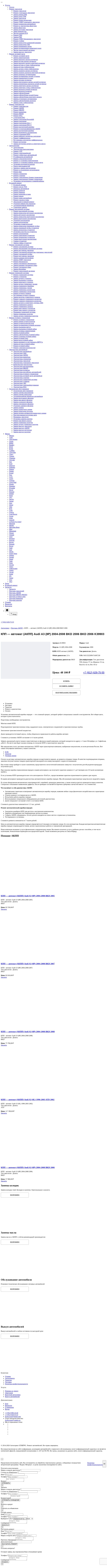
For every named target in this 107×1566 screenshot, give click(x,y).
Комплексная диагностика (22, 364)
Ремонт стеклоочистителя (22, 159)
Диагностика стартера (21, 378)
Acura (11, 441)
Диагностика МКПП (20, 368)
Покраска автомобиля (21, 189)
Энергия (8, 754)
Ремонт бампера (19, 192)
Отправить (5, 1562)
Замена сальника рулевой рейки (24, 336)
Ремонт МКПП (18, 110)
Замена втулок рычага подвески (24, 61)
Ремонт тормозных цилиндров (24, 291)
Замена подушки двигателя (23, 29)
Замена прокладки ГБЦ (21, 44)
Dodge (11, 471)
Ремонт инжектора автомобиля (24, 24)
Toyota (11, 565)
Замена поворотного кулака (23, 78)
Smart (11, 559)
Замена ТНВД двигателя (22, 260)
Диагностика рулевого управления (25, 374)
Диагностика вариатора (21, 357)
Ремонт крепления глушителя (23, 235)
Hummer (12, 486)
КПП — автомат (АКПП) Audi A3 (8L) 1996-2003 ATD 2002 (27, 1099)
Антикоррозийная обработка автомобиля (28, 396)
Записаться (5, 1525)
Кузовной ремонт (15, 183)
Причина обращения (8, 1540)
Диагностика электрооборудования (26, 385)
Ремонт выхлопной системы (19, 209)
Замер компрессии (19, 31)
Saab (10, 548)
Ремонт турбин (18, 41)
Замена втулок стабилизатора (23, 67)
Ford (10, 464)
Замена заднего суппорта (22, 278)
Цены (7, 583)
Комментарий (6, 1498)
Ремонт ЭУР (17, 151)
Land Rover (13, 514)
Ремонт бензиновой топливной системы (27, 248)
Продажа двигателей (16, 591)
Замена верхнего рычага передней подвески (29, 63)
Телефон (4, 1477)
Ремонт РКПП (18, 114)
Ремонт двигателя (15, 9)
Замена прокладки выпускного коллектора (28, 217)
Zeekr (11, 574)
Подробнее (14, 1195)
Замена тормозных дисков (22, 288)
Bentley (11, 445)
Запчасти (8, 587)
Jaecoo (11, 499)
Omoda (11, 535)
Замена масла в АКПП (21, 428)
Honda (11, 484)
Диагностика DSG (20, 387)
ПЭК (7, 752)
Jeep (10, 503)
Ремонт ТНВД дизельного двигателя (26, 22)
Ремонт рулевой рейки (21, 346)
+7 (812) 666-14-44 (11, 1413)
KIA (10, 509)
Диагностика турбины (21, 381)
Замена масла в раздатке (22, 432)
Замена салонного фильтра (22, 402)
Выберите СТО (7, 1519)
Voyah (11, 572)
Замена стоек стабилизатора (23, 102)
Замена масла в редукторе (22, 430)
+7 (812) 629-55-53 (11, 1415)
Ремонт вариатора (19, 112)
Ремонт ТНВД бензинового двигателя (27, 39)
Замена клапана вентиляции (23, 258)
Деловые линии (10, 756)
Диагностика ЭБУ (19, 383)
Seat (10, 550)
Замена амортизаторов (21, 58)
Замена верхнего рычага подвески (25, 59)
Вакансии (8, 604)
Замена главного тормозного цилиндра (27, 301)
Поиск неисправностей (21, 166)
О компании (9, 1407)
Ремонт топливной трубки (22, 254)
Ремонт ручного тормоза (22, 293)
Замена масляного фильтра (22, 400)
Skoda (11, 552)
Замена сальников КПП (21, 134)
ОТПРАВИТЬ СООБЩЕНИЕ (10, 1500)
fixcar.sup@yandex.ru (12, 1420)
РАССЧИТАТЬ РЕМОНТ (9, 1544)
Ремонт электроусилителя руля (24, 348)
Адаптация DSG (19, 117)
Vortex (11, 570)
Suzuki (11, 557)
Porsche (11, 540)
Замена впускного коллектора (24, 215)
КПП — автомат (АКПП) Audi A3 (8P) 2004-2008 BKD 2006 (28, 1167)
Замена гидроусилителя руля (23, 323)
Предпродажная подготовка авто (25, 415)
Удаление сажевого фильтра (23, 406)
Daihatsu (12, 467)
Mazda (11, 525)
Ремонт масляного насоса (22, 421)
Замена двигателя (19, 18)
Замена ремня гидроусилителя (24, 321)
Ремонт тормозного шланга (23, 306)
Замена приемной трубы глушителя (26, 228)
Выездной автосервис (13, 1395)
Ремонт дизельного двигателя (24, 13)
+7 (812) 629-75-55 (7, 622)
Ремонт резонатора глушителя (24, 237)
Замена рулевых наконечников (24, 331)
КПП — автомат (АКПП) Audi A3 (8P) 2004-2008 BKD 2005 (28, 896)
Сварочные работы (20, 207)
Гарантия (8, 1380)
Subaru (11, 555)
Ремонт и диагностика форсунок (25, 26)
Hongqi (11, 492)
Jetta (10, 507)
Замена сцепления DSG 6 (22, 125)
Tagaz (11, 578)
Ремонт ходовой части (17, 54)
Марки (7, 434)
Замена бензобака (19, 269)
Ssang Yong (13, 553)
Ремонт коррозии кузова (22, 194)
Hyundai (12, 488)
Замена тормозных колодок (23, 314)
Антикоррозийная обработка (23, 205)
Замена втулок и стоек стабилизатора (26, 65)
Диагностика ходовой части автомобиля (27, 376)
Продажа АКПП (15, 593)
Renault (11, 544)
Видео (7, 1409)
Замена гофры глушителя (22, 243)
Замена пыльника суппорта (23, 280)
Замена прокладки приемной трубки (26, 226)
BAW (11, 449)
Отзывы (8, 602)
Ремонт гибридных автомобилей (25, 155)
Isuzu (11, 495)
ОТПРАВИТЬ (6, 1483)
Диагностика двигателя (21, 361)
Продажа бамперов (16, 598)
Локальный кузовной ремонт (23, 202)
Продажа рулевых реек (17, 596)
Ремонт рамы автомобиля (22, 198)
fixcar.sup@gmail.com (13, 1416)
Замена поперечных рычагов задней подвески (29, 84)
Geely (11, 479)
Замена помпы (18, 407)
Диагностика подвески (21, 370)
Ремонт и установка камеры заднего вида (28, 162)
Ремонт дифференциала (21, 138)
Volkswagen (13, 568)
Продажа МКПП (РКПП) (18, 595)
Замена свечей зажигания (22, 394)
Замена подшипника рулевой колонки (27, 325)
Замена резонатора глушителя (24, 230)
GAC (11, 477)
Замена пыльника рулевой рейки (25, 329)
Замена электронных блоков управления (27, 179)
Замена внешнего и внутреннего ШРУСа (28, 342)
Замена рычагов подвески (22, 91)
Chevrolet (12, 452)
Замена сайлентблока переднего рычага (27, 97)
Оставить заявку (66, 686)
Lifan (11, 518)
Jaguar (11, 501)
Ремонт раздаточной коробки (23, 127)
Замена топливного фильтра (23, 404)
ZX (10, 576)
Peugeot (12, 538)
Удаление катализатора (21, 220)
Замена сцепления (19, 121)
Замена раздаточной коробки (23, 131)
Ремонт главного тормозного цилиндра (27, 299)
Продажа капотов (15, 600)
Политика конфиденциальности (16, 1384)
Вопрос (3, 1481)
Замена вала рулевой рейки (23, 340)
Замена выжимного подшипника (25, 132)
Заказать (4, 909)
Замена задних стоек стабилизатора (26, 69)
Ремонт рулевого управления (19, 318)
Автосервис (5, 628)
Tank (11, 561)
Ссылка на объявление (9, 1472)
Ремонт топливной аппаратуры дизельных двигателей (32, 252)
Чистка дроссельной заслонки (24, 50)
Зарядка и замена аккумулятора (24, 168)
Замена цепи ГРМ (19, 16)
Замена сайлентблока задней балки (25, 95)
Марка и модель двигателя (11, 1470)
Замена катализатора (20, 222)
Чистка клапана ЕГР (20, 33)
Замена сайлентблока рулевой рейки (26, 334)
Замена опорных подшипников (24, 74)
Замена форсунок (19, 28)
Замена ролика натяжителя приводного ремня (29, 413)
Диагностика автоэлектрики (23, 149)
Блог (6, 1404)
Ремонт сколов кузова (21, 200)
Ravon (11, 542)
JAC (10, 497)
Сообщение (5, 1523)
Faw (10, 475)
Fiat (10, 462)
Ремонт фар (17, 172)
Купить (66, 681)
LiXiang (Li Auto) (15, 522)
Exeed (11, 473)
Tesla (11, 563)
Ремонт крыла (18, 196)
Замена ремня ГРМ (20, 14)
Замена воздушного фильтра (23, 398)
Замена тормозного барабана (23, 286)
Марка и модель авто (9, 1535)
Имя (3, 1474)
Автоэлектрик (14, 145)
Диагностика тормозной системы (25, 379)
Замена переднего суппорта (23, 282)
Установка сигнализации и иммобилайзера (28, 181)
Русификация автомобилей (23, 157)
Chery (11, 454)
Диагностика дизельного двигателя (26, 363)
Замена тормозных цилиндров (24, 290)
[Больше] (7, 610)
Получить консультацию (66, 692)
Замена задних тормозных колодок (25, 316)
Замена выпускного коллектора (24, 218)
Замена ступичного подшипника (25, 99)
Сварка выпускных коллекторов (24, 239)
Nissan (11, 533)
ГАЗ (10, 580)
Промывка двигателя (20, 417)
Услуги (7, 5)
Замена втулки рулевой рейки (24, 344)
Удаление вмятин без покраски (24, 203)
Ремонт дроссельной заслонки (24, 271)
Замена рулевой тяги (20, 338)
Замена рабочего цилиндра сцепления (27, 136)
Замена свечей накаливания (23, 393)
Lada (11, 510)
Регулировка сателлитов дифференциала (27, 140)
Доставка (8, 1382)
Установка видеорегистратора (24, 164)
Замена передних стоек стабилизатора (27, 87)
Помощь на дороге (11, 1391)
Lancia (11, 512)
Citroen (11, 456)
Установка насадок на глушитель (25, 232)
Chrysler (12, 460)
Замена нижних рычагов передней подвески (29, 73)
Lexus (11, 516)
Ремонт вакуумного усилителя (24, 310)
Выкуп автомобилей (12, 1396)
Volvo (11, 567)
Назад (14, 614)
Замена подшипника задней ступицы (26, 76)
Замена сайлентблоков (21, 93)
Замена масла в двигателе (22, 52)
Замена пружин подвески (22, 80)
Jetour (11, 505)
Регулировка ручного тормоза (24, 295)
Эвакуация (9, 1393)
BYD (11, 447)
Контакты (8, 606)
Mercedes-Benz (14, 527)
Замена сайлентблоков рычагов (24, 101)
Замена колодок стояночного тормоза (26, 297)
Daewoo (12, 465)
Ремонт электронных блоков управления (28, 177)
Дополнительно (6, 1542)
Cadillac (12, 451)
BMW (11, 443)
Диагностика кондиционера (23, 366)
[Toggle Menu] (2, 2)
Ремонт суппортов (20, 276)
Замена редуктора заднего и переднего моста (29, 144)
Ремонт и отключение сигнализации (26, 170)
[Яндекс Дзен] (10, 1432)
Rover (11, 546)
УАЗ (10, 582)
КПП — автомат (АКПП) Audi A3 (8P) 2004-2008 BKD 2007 (28, 964)
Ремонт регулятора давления (23, 256)
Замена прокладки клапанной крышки (27, 43)
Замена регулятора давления (23, 250)
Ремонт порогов (19, 190)
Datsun (11, 469)
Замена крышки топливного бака (25, 265)
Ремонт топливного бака (22, 267)
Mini (10, 529)
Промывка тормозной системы (24, 312)
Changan (12, 458)
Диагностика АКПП (20, 355)
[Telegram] (10, 1434)
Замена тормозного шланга (23, 305)
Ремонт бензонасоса (20, 262)
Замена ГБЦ (17, 37)
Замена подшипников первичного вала (27, 48)
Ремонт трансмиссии (16, 104)
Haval (11, 490)
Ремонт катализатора (20, 233)
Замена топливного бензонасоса (24, 263)
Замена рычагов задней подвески (25, 89)
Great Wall (12, 482)
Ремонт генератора (20, 174)
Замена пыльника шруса (22, 327)
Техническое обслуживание (19, 389)
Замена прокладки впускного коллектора (28, 213)
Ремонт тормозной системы (19, 273)
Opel (10, 537)
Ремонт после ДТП (20, 187)
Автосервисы (10, 1378)
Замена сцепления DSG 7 (22, 123)
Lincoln (11, 520)
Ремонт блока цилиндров (22, 20)
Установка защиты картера (22, 419)
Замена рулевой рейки (21, 333)
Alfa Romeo (13, 439)
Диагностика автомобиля (18, 349)
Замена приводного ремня (22, 409)
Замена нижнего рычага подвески (25, 71)
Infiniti (11, 494)
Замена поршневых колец (22, 46)
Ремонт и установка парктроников (25, 160)
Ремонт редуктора (19, 142)
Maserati (12, 523)
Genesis (11, 480)
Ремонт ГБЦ (17, 35)
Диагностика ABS (19, 353)
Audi (11, 437)
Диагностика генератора (22, 359)
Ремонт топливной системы (19, 245)
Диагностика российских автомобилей (27, 372)
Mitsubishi (12, 531)
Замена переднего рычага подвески (26, 86)
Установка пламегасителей (22, 224)
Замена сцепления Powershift (23, 119)
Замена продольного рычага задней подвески (29, 82)
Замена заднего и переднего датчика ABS (28, 303)
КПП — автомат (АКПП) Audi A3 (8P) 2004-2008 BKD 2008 (28, 1031)
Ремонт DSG (17, 116)
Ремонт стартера (19, 175)
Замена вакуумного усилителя (24, 308)
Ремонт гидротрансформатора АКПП (26, 129)
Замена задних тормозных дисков (25, 284)
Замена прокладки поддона (23, 411)
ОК (104, 1464)
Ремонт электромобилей (22, 153)
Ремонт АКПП (18, 108)
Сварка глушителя (19, 241)
